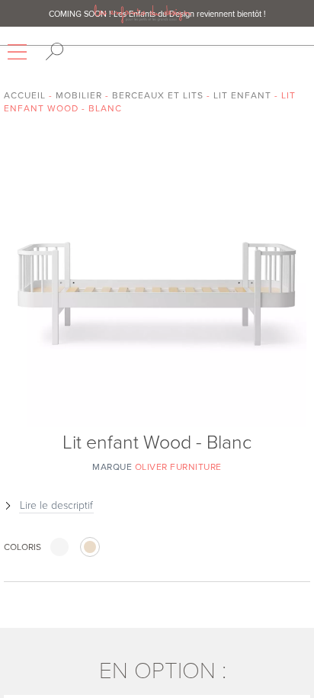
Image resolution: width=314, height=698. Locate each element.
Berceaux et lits (157, 95)
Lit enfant (242, 95)
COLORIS (22, 547)
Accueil (25, 95)
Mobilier (79, 95)
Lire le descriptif (56, 505)
